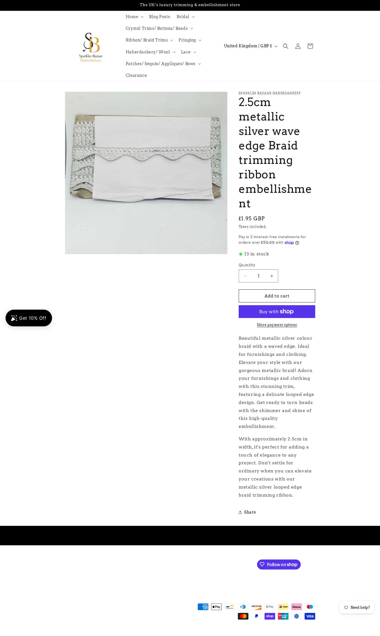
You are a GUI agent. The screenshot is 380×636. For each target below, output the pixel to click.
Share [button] (250, 512)
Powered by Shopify (145, 633)
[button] (134, 17)
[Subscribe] (158, 563)
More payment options (277, 325)
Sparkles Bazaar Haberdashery (103, 633)
